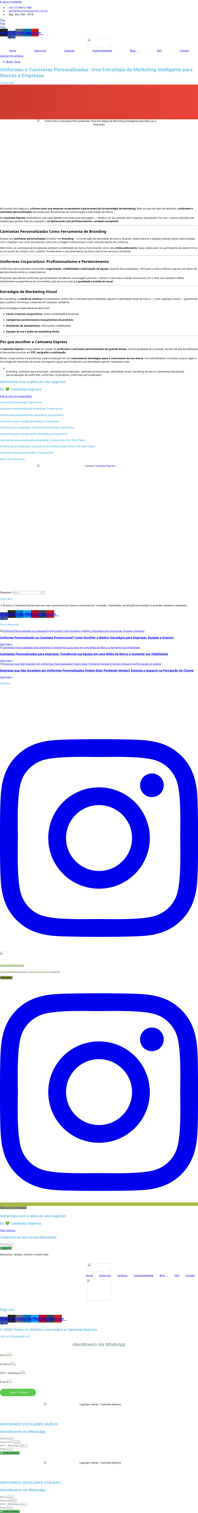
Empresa (5, 1364)
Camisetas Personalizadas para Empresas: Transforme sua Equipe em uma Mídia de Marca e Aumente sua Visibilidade (84, 654)
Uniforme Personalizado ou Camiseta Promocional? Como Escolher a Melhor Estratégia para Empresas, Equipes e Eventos (87, 637)
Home (12, 50)
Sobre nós (40, 50)
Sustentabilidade (102, 50)
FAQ (159, 50)
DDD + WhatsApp (10, 1373)
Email (3, 1244)
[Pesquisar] (43, 592)
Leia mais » (6, 644)
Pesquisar (6, 592)
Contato (184, 50)
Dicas (17, 61)
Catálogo (69, 50)
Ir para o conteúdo (11, 1)
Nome (3, 1355)
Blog (132, 50)
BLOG (9, 61)
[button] (99, 88)
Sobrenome (6, 1442)
